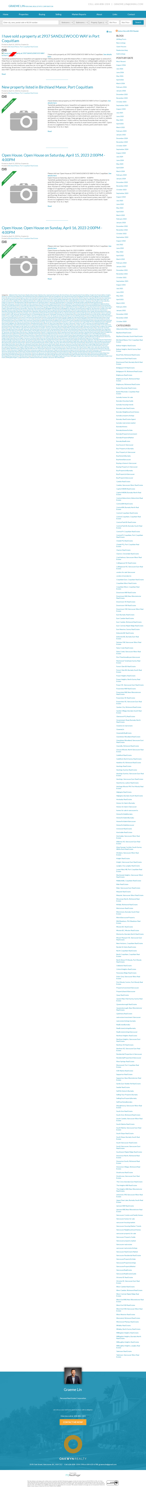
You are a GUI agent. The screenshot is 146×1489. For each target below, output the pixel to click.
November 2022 (122, 230)
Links (115, 14)
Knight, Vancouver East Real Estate (129, 862)
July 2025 (119, 113)
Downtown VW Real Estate (126, 605)
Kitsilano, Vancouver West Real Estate (57, 326)
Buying (42, 14)
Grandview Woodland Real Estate (128, 737)
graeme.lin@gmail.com (128, 4)
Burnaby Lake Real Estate (125, 408)
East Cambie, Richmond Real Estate (129, 622)
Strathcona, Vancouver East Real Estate (90, 345)
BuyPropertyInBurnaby (124, 470)
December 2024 (122, 138)
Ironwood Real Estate (124, 829)
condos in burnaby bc (123, 576)
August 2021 (121, 285)
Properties (23, 14)
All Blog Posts (121, 39)
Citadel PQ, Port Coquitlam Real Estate (89, 307)
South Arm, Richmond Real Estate (128, 1115)
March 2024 (120, 171)
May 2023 (119, 208)
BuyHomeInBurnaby (123, 456)
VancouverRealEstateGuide (126, 1274)
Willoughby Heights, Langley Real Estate (17, 357)
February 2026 (121, 87)
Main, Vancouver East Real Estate (128, 888)
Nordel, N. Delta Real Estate (126, 947)
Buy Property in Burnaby (125, 448)
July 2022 (119, 244)
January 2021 (121, 310)
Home (5, 14)
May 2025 (119, 120)
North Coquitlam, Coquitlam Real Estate (85, 332)
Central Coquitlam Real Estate (127, 513)
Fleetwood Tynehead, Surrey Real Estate (62, 314)
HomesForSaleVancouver (125, 825)
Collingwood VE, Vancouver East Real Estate (73, 308)
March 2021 (120, 303)
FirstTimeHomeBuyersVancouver (128, 657)
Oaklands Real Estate (124, 965)
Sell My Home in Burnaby (125, 1091)
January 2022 (121, 266)
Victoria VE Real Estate (124, 1277)
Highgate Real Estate (124, 792)
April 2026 (120, 80)
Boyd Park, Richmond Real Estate (128, 355)
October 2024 (121, 146)
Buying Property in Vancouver (127, 467)
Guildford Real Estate (124, 755)
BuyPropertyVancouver (124, 478)
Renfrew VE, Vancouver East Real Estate (66, 338)
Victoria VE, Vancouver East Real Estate (43, 353)
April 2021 (120, 299)
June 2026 (120, 72)
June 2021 (120, 292)
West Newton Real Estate (125, 1314)
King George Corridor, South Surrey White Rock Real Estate (129, 848)
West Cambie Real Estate (125, 1287)
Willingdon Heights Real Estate (127, 1333)
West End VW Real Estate (125, 1305)
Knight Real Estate (123, 858)
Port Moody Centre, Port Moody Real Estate (94, 333)
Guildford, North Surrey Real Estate (129, 759)
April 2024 (120, 168)
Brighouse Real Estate (124, 375)
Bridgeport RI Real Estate (125, 368)
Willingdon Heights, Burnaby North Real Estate (84, 356)
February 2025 (121, 131)
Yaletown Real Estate (124, 1351)
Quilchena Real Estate (124, 1014)
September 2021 (122, 281)
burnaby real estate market (126, 423)
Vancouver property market (126, 1241)
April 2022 (120, 255)
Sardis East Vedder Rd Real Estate (128, 1084)
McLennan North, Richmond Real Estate (52, 329)
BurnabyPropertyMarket (125, 438)
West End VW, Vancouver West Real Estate (60, 354)
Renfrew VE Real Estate (124, 1045)
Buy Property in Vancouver (125, 452)
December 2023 (122, 182)
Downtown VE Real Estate (125, 602)
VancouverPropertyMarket (126, 1266)
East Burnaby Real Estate (125, 615)
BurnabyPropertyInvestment (126, 434)
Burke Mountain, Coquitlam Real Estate (90, 298)
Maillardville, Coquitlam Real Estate (128, 881)
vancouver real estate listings (126, 1248)
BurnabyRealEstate (123, 441)
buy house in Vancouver (124, 445)
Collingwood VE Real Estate (126, 563)
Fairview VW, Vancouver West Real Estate (89, 313)
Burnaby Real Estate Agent (126, 419)
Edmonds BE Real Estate (125, 633)
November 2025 (122, 98)
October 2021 (121, 277)
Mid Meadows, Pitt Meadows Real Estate (35, 330)
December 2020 (122, 314)
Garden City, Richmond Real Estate (128, 707)
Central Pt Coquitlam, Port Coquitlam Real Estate (50, 307)
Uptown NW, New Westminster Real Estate (32, 348)
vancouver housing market (125, 1222)
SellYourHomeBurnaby (124, 1102)
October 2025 (121, 102)
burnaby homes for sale (124, 397)
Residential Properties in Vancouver (129, 1054)
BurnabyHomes (121, 427)
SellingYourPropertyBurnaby (126, 1098)
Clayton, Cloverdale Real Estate (127, 554)
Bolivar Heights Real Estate (126, 346)
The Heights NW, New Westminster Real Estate (47, 347)
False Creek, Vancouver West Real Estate (18, 314)
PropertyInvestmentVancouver (127, 988)
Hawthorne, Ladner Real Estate (127, 783)
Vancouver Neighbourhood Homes (128, 1230)
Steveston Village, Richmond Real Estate (52, 345)
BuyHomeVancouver (123, 459)
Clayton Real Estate (123, 550)
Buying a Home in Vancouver (126, 463)
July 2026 (119, 69)
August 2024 (121, 153)
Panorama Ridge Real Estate (126, 973)
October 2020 (121, 321)
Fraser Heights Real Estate (125, 676)
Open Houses (121, 46)
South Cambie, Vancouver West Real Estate (57, 342)
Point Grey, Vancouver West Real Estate (70, 333)
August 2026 (121, 65)
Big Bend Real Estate (123, 333)
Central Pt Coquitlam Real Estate (128, 531)
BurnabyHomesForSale (124, 430)
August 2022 (121, 241)
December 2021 (122, 270)
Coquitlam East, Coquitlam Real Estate (130, 580)
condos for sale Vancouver (125, 572)
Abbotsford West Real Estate (127, 329)
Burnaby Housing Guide (124, 401)
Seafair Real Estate (123, 1087)
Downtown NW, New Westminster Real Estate (94, 310)
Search (138, 22)
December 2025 (122, 94)
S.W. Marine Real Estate (124, 1071)
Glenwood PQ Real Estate (125, 716)
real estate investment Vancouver (128, 1017)
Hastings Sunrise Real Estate (126, 770)
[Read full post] (24, 54)
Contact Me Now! (73, 1422)
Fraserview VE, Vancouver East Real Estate (29, 317)
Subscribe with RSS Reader (128, 31)
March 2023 (120, 215)
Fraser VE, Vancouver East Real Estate (130, 685)
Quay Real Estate (122, 995)
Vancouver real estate (124, 1244)
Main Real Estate (122, 884)
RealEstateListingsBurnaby (126, 1028)
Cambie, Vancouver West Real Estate (129, 485)
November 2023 (122, 186)
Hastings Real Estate (123, 766)
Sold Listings (120, 54)
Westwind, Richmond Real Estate (128, 1318)
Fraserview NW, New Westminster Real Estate (98, 316)
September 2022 (122, 237)
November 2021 (122, 274)
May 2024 (119, 164)
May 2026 (119, 76)
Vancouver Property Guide (125, 1237)
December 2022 (122, 226)
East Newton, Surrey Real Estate (128, 629)
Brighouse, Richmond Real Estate (128, 384)
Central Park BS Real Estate (126, 522)
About (99, 14)
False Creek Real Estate (124, 648)
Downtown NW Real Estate (126, 592)
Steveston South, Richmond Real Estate (30, 345)
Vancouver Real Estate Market (127, 1252)
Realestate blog (122, 50)
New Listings (121, 43)
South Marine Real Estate (125, 1124)
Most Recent (121, 61)
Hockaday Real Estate (124, 799)
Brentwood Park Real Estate (126, 358)
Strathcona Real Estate (124, 1172)
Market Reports (79, 14)
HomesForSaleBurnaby (124, 814)
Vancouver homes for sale (125, 1219)
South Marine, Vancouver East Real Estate (98, 342)
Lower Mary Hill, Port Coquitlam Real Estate (21, 327)
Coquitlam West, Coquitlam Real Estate (53, 310)
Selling (58, 14)
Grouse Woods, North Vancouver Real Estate (27, 320)
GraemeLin (120, 729)
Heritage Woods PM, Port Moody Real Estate (93, 321)
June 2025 (120, 116)
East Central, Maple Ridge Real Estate (129, 626)
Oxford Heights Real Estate (126, 969)
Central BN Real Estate (124, 504)
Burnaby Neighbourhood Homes (127, 412)
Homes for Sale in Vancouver (126, 807)
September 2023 (122, 193)
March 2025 (120, 127)
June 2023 (120, 204)
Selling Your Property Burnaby (127, 1095)
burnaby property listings (125, 416)
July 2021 (119, 288)
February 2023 (121, 219)
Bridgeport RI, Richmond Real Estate (129, 371)
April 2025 (120, 124)
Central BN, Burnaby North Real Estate (31, 305)
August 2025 (121, 109)
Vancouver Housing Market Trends (128, 1226)
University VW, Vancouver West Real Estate (74, 347)
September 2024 (122, 149)
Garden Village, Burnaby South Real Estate (75, 317)
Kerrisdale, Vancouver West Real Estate (85, 324)
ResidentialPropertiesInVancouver (128, 1058)
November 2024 (122, 142)
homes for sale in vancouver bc (127, 810)
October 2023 (121, 190)
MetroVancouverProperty (125, 917)
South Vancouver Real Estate (126, 1143)
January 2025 (121, 135)
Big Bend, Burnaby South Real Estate (129, 336)
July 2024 (119, 157)
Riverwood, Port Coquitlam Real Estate (48, 339)
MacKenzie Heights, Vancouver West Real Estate (48, 327)
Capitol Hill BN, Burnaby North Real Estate (77, 304)
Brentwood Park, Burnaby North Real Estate (64, 296)
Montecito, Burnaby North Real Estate (130, 934)
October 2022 (121, 233)
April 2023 (120, 212)
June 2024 (120, 160)
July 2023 (119, 201)
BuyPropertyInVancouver (125, 474)
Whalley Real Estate (123, 1325)
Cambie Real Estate (123, 481)
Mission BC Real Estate (124, 927)
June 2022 (120, 248)
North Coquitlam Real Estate (126, 951)
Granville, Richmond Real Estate (127, 746)
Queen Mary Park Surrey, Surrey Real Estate (59, 335)
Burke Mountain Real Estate (126, 388)
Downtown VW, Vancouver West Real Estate (45, 311)
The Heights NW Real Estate (126, 1185)
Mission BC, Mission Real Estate (127, 930)
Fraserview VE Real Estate (125, 698)
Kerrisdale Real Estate (124, 832)
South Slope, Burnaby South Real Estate (27, 344)
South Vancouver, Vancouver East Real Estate (69, 344)
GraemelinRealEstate (124, 733)
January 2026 (121, 91)
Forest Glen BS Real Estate (126, 666)
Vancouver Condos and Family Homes (129, 1215)
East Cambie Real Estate (125, 618)
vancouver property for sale (126, 1233)
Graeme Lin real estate (124, 726)
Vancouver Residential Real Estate (128, 1255)
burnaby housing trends (124, 405)
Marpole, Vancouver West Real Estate (129, 895)
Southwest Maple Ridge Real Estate (129, 1152)
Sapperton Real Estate (124, 1074)
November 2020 (122, 318)
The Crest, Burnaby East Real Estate (129, 1182)
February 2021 (121, 307)
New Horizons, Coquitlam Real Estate (129, 943)
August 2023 (121, 197)
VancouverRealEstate (124, 1270)
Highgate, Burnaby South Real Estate (129, 796)
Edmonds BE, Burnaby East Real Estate (65, 313)
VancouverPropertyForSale (126, 1259)
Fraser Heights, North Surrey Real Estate (34, 316)
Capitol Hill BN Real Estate (125, 489)
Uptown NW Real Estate (125, 1206)
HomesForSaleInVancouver (126, 821)
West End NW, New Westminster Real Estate (19, 354)
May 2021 (119, 296)
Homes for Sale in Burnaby (125, 803)
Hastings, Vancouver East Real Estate (129, 779)
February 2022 (121, 263)
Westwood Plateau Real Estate (127, 1322)
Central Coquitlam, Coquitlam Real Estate (72, 305)
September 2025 (122, 105)
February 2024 (121, 175)
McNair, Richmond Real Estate (127, 905)
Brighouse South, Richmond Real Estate (31, 298)
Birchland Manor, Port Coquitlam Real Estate (23, 47)
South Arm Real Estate (124, 1111)
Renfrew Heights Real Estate (126, 1036)
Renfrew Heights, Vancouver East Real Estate (27, 338)
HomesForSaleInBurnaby (125, 818)
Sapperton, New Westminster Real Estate (99, 339)
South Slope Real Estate (125, 1133)
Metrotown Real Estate (124, 908)
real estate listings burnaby (126, 1021)
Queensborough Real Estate (126, 1004)
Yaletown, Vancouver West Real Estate (53, 357)
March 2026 (120, 83)
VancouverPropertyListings (126, 1263)
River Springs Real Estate (125, 1061)
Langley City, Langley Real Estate (128, 866)
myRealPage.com (73, 1475)
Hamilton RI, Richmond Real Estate (128, 762)
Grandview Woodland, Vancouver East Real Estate (90, 318)
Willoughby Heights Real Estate (127, 1342)
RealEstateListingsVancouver (126, 1032)
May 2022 (119, 252)
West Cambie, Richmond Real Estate (129, 1290)
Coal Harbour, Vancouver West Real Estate (32, 308)
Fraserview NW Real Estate (126, 689)
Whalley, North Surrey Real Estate (128, 1329)
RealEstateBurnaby (123, 1025)
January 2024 (121, 179)
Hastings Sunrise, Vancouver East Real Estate (27, 321)
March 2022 (120, 259)
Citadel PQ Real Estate (124, 541)
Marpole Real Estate (123, 892)
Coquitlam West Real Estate (126, 583)
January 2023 (121, 222)
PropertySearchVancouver (125, 991)
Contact (131, 14)
